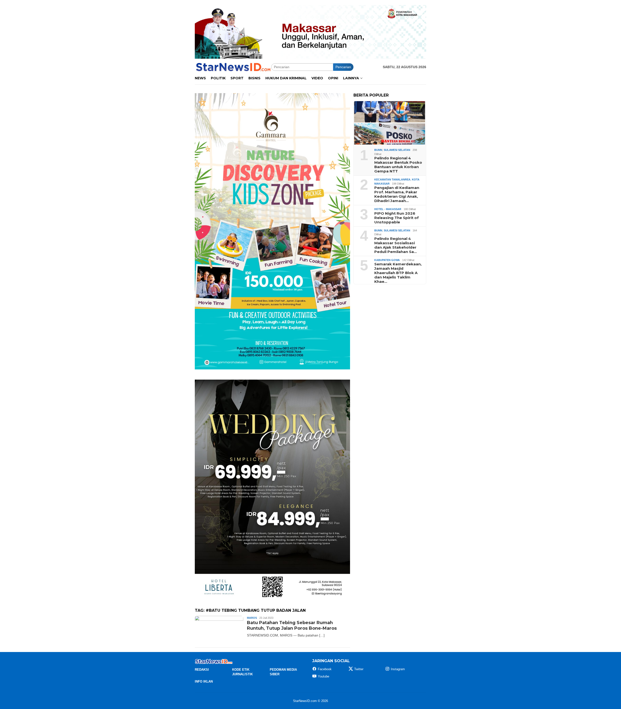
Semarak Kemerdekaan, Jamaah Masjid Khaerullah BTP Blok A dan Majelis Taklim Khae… (398, 273)
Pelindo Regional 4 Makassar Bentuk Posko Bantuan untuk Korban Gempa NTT (398, 164)
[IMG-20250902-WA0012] (310, 31)
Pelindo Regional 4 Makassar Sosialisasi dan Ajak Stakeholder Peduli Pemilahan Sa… (395, 245)
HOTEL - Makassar (387, 209)
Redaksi (202, 669)
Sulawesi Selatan (397, 149)
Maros (252, 617)
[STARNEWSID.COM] (233, 67)
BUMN (378, 149)
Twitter (358, 669)
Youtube (323, 676)
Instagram (398, 669)
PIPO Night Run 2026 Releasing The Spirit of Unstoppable (396, 217)
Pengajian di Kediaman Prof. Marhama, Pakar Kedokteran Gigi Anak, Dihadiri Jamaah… (396, 194)
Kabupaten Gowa (387, 260)
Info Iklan (204, 681)
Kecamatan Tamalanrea (392, 179)
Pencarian (343, 67)
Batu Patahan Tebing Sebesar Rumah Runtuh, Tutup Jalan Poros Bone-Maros (292, 625)
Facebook (325, 669)
